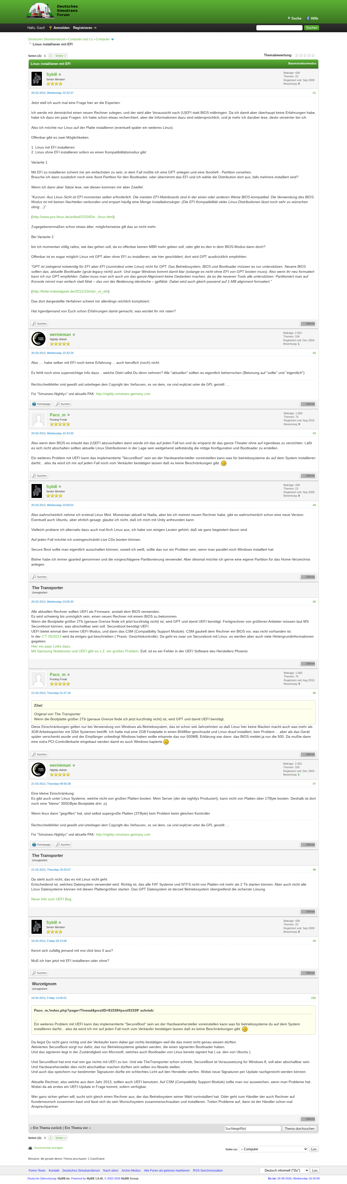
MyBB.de (64, 1178)
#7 (314, 783)
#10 (313, 997)
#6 (314, 692)
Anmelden (62, 28)
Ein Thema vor (76, 1128)
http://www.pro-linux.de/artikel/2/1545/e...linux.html (73, 217)
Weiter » (61, 55)
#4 (314, 505)
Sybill (51, 74)
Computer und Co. (80, 39)
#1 (314, 92)
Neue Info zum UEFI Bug (51, 899)
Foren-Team (37, 1170)
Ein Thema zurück (47, 1128)
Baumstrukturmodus (302, 63)
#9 (314, 940)
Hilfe (314, 18)
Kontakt (54, 1170)
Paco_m (58, 415)
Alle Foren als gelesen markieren (167, 1170)
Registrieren (82, 28)
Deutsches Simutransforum (47, 39)
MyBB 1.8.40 (95, 1178)
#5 (314, 601)
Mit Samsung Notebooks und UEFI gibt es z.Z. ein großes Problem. (85, 651)
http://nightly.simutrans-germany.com (123, 394)
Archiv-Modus (131, 1170)
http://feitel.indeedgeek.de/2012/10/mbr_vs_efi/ (70, 291)
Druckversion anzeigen (48, 1147)
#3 (314, 433)
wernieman (60, 334)
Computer (103, 39)
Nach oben (110, 1170)
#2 (314, 352)
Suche (296, 18)
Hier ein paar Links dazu (50, 646)
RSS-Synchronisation (208, 1170)
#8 (314, 869)
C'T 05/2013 (52, 636)
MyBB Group (129, 1178)
